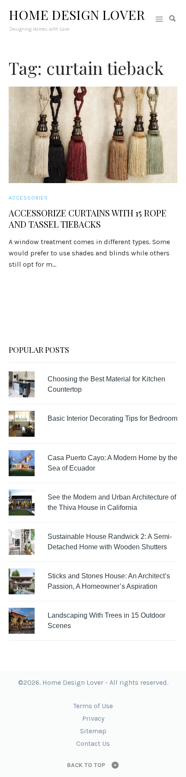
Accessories (28, 198)
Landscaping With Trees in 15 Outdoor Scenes (106, 620)
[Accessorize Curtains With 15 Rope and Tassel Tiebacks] (93, 135)
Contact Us (93, 743)
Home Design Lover (77, 14)
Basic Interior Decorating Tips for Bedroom (112, 418)
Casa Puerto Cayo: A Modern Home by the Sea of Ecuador (112, 463)
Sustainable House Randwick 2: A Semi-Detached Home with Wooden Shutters (110, 542)
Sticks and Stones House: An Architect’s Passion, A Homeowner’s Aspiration (109, 581)
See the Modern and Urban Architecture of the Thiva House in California (112, 502)
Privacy (93, 718)
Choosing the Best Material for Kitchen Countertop (106, 384)
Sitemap (93, 731)
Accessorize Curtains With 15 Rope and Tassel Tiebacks (88, 218)
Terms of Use (93, 706)
